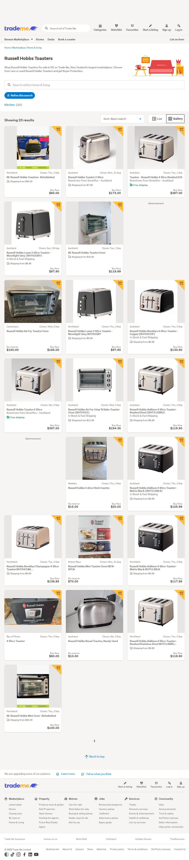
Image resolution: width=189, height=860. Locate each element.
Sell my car (74, 822)
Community (166, 798)
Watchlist (141, 786)
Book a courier (66, 39)
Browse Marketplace (17, 39)
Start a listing (125, 786)
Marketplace (16, 798)
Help (161, 804)
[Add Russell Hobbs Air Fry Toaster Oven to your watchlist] (56, 285)
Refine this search (21, 95)
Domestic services (138, 809)
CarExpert (111, 839)
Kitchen (9, 105)
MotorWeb (81, 839)
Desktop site (52, 849)
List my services (137, 822)
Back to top (97, 756)
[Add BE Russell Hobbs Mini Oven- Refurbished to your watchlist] (56, 670)
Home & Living (16, 822)
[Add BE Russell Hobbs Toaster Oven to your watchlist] (118, 207)
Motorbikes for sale (79, 809)
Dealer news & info (78, 817)
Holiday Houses (143, 839)
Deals (51, 39)
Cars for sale (75, 804)
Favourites (156, 786)
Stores (40, 39)
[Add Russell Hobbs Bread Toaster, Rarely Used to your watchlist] (118, 595)
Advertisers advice (108, 817)
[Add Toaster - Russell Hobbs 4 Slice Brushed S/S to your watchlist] (179, 131)
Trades (132, 804)
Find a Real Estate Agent (48, 824)
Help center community (171, 826)
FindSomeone (177, 839)
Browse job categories (110, 804)
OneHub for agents (49, 817)
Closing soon (15, 813)
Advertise (101, 849)
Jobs (102, 798)
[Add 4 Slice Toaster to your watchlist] (56, 595)
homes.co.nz (50, 839)
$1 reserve (14, 817)
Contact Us (179, 849)
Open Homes (45, 813)
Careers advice (106, 809)
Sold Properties (47, 809)
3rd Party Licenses (168, 817)
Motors (73, 798)
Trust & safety (166, 813)
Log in (178, 29)
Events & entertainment (141, 813)
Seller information (168, 822)
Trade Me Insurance (14, 839)
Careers (79, 849)
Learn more (68, 773)
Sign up (166, 29)
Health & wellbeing (139, 817)
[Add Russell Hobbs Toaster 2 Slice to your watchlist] (118, 131)
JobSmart (104, 813)
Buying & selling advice (80, 813)
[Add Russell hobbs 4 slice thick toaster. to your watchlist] (118, 442)
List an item (177, 39)
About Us (67, 849)
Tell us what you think (98, 774)
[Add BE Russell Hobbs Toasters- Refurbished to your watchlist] (56, 131)
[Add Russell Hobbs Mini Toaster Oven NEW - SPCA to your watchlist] (118, 520)
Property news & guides (51, 804)
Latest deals (15, 804)
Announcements (167, 809)
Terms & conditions (138, 849)
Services (134, 798)
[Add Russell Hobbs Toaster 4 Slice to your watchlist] (56, 363)
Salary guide (105, 822)
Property (44, 798)
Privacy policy (117, 849)
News (90, 849)
